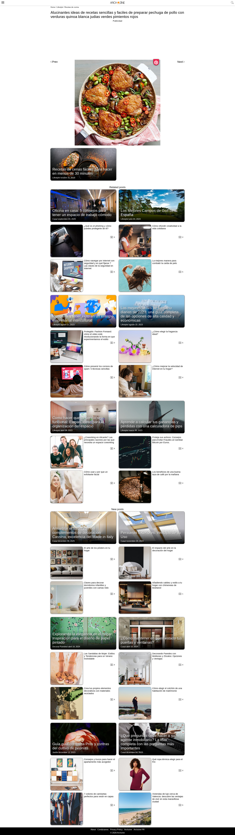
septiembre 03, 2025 (67, 219)
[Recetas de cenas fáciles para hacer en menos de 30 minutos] (83, 164)
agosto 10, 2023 (136, 325)
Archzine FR (139, 829)
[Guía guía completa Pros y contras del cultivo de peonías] (83, 739)
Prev (55, 61)
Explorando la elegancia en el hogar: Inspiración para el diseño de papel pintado (82, 638)
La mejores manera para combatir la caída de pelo (164, 261)
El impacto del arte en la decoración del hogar (164, 549)
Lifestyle (60, 7)
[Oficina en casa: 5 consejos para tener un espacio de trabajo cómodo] (83, 205)
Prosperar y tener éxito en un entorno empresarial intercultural (83, 318)
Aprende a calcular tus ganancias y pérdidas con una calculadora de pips (151, 424)
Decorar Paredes (59, 647)
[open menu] (2, 2)
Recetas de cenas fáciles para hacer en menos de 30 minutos (82, 171)
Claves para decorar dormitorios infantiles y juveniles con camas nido (96, 585)
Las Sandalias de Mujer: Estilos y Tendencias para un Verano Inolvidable (99, 656)
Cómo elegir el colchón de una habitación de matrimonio (167, 689)
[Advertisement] (117, 40)
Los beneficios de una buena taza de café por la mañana (166, 473)
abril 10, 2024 (132, 647)
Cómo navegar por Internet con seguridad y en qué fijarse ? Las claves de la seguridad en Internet (99, 264)
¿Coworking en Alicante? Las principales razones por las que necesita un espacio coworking (99, 440)
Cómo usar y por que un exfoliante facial (96, 473)
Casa (54, 219)
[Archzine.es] (117, 3)
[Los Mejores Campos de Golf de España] (151, 205)
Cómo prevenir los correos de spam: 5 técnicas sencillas (98, 367)
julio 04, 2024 (135, 219)
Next (180, 61)
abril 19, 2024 (74, 647)
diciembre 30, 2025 (66, 541)
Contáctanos (102, 829)
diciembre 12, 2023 (67, 752)
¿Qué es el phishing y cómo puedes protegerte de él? (97, 227)
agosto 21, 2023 (68, 325)
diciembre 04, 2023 (134, 752)
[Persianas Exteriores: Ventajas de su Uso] (151, 527)
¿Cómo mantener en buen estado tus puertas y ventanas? (151, 640)
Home (53, 7)
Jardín (55, 752)
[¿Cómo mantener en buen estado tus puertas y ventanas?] (151, 633)
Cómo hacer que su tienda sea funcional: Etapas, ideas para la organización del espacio (78, 422)
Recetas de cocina (72, 7)
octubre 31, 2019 (68, 178)
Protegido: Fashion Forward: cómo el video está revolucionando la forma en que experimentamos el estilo (99, 335)
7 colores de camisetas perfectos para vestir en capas (98, 795)
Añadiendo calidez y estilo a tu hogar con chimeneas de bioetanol (167, 585)
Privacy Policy (116, 829)
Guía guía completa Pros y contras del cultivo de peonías (80, 746)
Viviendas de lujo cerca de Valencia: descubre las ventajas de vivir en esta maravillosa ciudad (167, 798)
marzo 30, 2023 (135, 430)
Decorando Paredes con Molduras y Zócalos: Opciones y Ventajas (167, 656)
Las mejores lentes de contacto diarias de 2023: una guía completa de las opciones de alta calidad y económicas (150, 314)
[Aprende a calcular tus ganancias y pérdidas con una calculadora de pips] (151, 417)
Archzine (128, 829)
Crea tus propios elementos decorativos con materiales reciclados (97, 691)
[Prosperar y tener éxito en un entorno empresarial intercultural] (83, 311)
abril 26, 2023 (66, 430)
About (93, 829)
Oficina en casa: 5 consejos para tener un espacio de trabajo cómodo (82, 213)
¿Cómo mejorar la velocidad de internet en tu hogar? (167, 367)
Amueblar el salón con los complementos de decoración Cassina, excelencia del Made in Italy (82, 532)
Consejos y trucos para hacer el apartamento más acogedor (99, 760)
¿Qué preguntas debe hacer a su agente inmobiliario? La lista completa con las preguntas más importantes (148, 742)
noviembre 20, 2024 (135, 541)
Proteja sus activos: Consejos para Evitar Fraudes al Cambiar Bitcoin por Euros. (167, 440)
